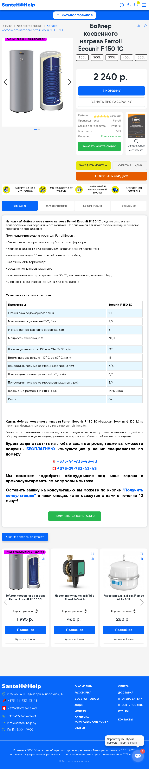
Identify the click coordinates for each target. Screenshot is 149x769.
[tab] (35, 129)
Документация (92, 205)
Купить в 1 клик (130, 165)
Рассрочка (82, 692)
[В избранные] (144, 26)
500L (141, 57)
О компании (83, 686)
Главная (7, 26)
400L (126, 57)
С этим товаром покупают (25, 537)
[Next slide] (69, 82)
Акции (78, 705)
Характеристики (56, 205)
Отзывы (124, 711)
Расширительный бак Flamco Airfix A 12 (123, 597)
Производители (130, 698)
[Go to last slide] (5, 82)
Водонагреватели (29, 26)
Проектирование (130, 705)
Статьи (79, 728)
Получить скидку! (111, 176)
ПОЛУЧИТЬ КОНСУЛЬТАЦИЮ (75, 516)
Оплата (123, 686)
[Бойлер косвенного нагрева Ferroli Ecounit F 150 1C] (37, 82)
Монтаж (80, 711)
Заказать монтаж (93, 165)
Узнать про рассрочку (111, 102)
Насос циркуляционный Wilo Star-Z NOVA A (74, 597)
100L (82, 57)
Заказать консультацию (99, 146)
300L (112, 57)
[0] (135, 6)
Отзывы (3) (129, 205)
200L (97, 57)
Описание (19, 205)
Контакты (125, 719)
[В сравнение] (138, 26)
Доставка (125, 692)
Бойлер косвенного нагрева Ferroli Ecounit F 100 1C (25, 597)
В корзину (111, 91)
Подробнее (25, 630)
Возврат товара (86, 698)
